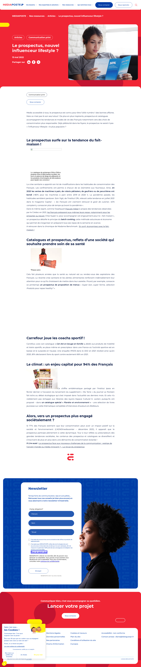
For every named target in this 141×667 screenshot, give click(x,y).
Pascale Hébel (72, 209)
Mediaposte (19, 16)
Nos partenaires (53, 640)
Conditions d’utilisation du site (83, 640)
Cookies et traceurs (78, 633)
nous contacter (35, 102)
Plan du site (75, 637)
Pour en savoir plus (39, 552)
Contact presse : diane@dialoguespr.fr (117, 637)
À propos (74, 644)
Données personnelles (55, 637)
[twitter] (38, 62)
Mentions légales (53, 633)
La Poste (29, 659)
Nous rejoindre (123, 5)
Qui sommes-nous (84, 5)
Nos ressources (68, 5)
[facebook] (34, 62)
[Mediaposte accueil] (13, 5)
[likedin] (29, 62)
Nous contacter (104, 5)
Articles (51, 16)
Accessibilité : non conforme (113, 633)
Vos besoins (30, 5)
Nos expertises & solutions (48, 5)
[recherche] (136, 5)
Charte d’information (55, 644)
